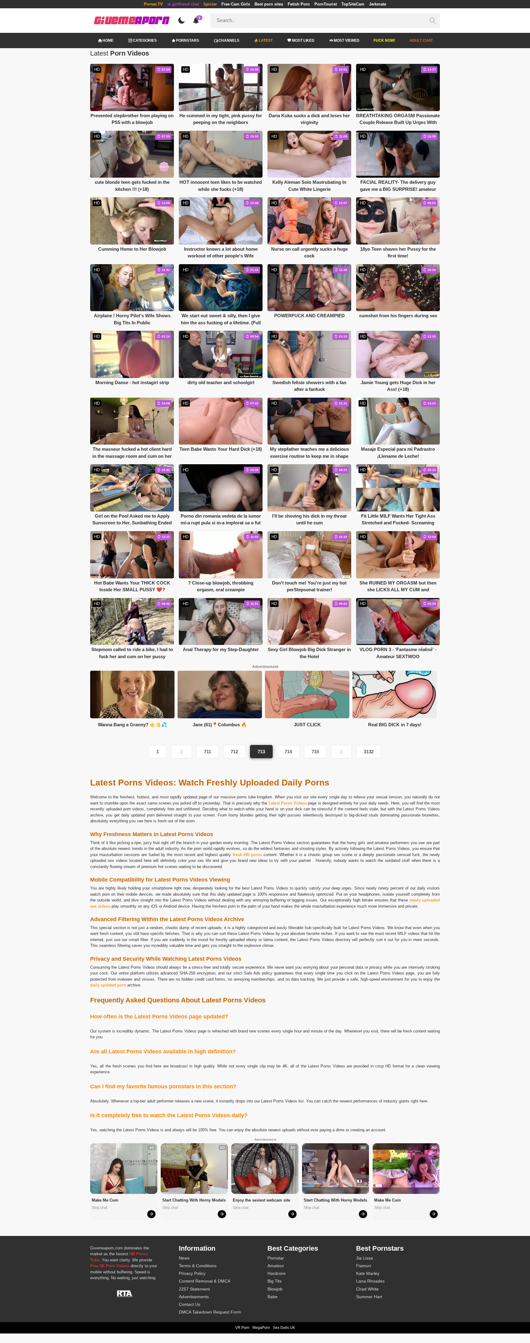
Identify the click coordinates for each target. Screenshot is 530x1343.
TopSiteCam (352, 4)
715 (315, 751)
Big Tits (274, 1281)
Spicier (210, 4)
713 (261, 751)
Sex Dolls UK (284, 1328)
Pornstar (275, 1258)
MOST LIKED (303, 40)
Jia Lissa (364, 1258)
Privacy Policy (192, 1273)
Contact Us (189, 1304)
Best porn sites (269, 4)
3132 (369, 751)
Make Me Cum (105, 1200)
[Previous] (181, 751)
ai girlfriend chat (183, 4)
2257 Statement (194, 1289)
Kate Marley (367, 1273)
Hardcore (276, 1273)
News (184, 1258)
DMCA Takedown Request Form (210, 1312)
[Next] (341, 751)
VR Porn (242, 1328)
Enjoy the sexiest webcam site (261, 1200)
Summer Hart (369, 1296)
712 (234, 751)
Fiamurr (363, 1265)
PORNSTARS (187, 40)
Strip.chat (99, 1208)
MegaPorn (261, 1328)
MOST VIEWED (346, 40)
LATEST (266, 40)
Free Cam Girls (235, 4)
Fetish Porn (299, 4)
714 (288, 751)
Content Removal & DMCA (204, 1281)
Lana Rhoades (370, 1281)
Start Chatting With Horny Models (194, 1200)
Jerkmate (377, 4)
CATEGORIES (145, 40)
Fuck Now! (384, 40)
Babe (272, 1296)
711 (207, 751)
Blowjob (274, 1289)
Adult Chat (421, 40)
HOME (107, 40)
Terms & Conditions (198, 1265)
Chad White (367, 1289)
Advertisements (194, 1296)
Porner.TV (153, 4)
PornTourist (325, 4)
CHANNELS (228, 40)
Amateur (275, 1265)
